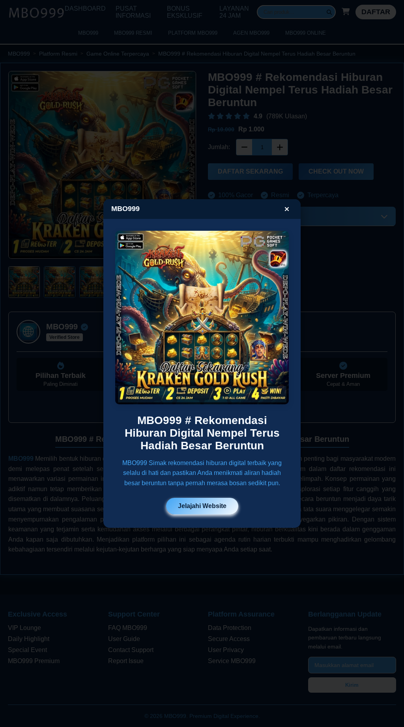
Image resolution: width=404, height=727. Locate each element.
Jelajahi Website (202, 506)
